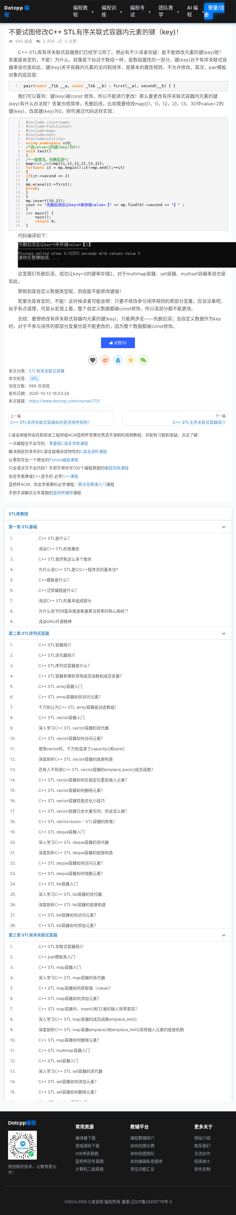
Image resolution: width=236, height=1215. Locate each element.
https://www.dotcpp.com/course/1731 (64, 400)
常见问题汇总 (142, 1169)
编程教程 (83, 11)
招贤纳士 (202, 1161)
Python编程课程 (63, 459)
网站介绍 (202, 1138)
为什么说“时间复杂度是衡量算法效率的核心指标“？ (84, 611)
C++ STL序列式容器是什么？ (65, 665)
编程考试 (140, 11)
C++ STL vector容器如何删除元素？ (72, 790)
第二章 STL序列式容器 (29, 633)
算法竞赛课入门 (92, 484)
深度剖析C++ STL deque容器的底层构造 (76, 852)
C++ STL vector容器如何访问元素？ (72, 738)
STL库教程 (18, 513)
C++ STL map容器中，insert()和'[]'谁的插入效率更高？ (89, 1008)
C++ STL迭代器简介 (57, 655)
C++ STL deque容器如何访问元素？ (72, 863)
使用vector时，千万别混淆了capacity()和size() (82, 748)
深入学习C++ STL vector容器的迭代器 (74, 727)
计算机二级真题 (89, 1169)
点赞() (120, 342)
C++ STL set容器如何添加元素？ (68, 1081)
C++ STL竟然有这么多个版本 (65, 559)
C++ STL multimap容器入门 (64, 1050)
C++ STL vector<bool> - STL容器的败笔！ (78, 821)
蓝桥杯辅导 (63, 492)
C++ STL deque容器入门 (62, 831)
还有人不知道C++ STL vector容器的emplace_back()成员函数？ (97, 769)
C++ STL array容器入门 (60, 686)
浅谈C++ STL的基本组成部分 (65, 600)
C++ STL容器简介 (55, 644)
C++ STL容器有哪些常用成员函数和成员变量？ (81, 675)
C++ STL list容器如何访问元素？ (68, 914)
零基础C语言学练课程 (68, 443)
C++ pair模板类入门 (57, 956)
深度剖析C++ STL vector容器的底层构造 (76, 759)
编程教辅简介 (142, 1138)
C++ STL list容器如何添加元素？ (68, 925)
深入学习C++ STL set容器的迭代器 (70, 1071)
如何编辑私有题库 (146, 1161)
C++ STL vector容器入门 (62, 717)
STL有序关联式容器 (46, 370)
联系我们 (202, 1145)
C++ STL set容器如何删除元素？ (68, 1091)
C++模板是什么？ (55, 579)
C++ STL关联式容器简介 (61, 946)
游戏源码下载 (87, 1145)
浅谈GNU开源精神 (55, 621)
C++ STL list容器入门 (58, 883)
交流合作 (202, 1153)
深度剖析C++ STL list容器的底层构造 (72, 904)
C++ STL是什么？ (55, 538)
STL (34, 378)
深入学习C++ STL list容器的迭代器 (70, 894)
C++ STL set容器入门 (58, 1060)
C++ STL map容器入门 (60, 967)
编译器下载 (85, 1138)
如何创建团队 (142, 1153)
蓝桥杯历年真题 (89, 1161)
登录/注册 (214, 11)
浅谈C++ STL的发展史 (59, 548)
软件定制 (202, 1169)
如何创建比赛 (142, 1145)
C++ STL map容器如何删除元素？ (70, 1039)
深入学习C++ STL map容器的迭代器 (72, 977)
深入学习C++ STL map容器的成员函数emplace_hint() (88, 1019)
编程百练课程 (116, 467)
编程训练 (112, 11)
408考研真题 (86, 1153)
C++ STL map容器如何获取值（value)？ (76, 988)
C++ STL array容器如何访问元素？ (70, 696)
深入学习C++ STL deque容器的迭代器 (74, 842)
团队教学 (169, 11)
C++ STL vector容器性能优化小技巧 (72, 800)
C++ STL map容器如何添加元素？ (70, 998)
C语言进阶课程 (93, 451)
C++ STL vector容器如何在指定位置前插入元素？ (84, 779)
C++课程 (70, 476)
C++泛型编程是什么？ (59, 590)
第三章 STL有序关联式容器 (33, 934)
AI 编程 (195, 11)
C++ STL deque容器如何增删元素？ (72, 873)
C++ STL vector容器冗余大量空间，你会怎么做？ (84, 811)
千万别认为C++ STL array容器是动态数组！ (79, 707)
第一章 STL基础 (23, 526)
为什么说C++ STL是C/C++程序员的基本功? (78, 569)
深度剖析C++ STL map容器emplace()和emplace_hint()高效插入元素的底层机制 (111, 1029)
